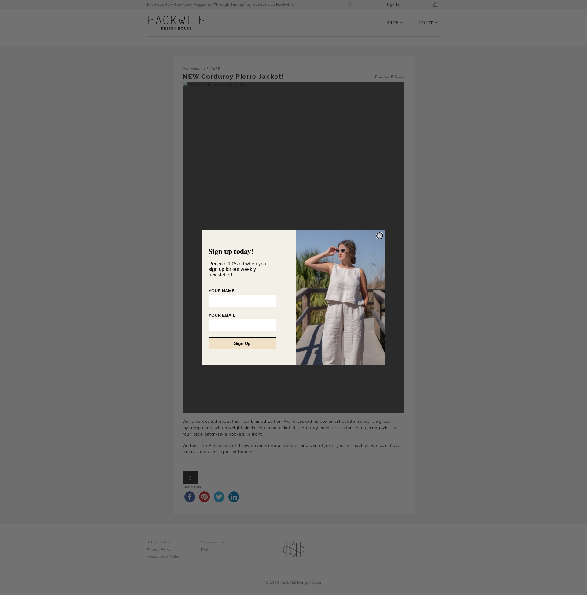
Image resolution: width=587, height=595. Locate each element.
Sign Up (242, 343)
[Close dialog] (380, 236)
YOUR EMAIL (222, 315)
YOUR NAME (221, 290)
